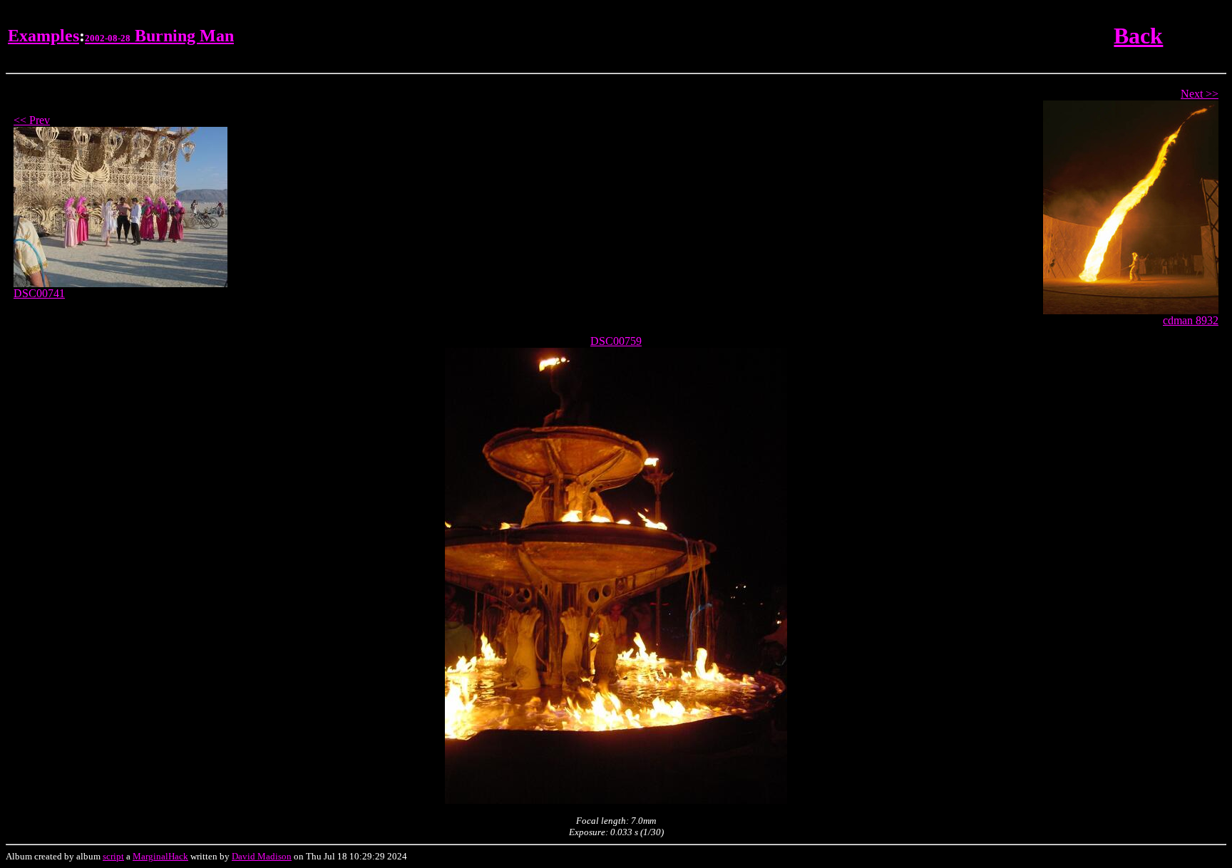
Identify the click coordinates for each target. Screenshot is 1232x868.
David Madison (262, 856)
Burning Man (159, 35)
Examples (43, 35)
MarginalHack (160, 856)
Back (1138, 35)
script (113, 856)
